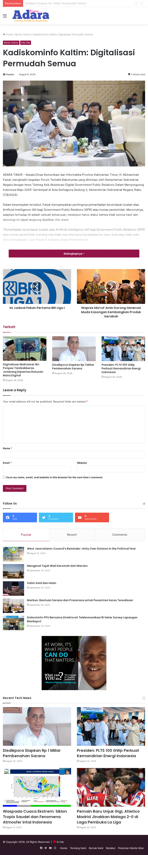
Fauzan (10, 74)
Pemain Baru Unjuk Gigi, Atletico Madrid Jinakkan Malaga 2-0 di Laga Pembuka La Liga (108, 817)
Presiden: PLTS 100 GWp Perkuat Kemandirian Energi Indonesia (63, 3)
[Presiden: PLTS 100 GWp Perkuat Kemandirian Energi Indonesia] (123, 348)
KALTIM (25, 42)
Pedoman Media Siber (131, 848)
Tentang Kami (78, 848)
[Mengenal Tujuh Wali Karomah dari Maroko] (13, 571)
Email (7, 462)
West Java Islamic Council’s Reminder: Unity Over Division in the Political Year (81, 549)
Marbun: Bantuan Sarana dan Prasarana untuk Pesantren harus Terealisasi (80, 600)
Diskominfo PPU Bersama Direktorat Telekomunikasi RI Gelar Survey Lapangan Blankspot (82, 619)
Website (82, 462)
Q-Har (60, 841)
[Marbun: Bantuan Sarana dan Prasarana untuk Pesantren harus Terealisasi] (13, 605)
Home (9, 34)
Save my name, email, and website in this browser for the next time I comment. (54, 477)
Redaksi (110, 848)
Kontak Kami (96, 848)
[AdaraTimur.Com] (31, 16)
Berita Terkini (23, 34)
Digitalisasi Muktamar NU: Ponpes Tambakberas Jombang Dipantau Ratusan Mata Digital (23, 369)
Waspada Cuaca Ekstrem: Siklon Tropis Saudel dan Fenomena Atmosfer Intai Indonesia (35, 817)
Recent (72, 534)
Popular (26, 534)
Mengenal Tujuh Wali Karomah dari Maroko (57, 566)
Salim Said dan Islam (41, 583)
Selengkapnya (73, 253)
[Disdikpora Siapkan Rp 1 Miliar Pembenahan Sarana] (74, 348)
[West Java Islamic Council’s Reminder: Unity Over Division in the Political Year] (13, 554)
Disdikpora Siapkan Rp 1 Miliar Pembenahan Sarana (73, 366)
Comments (119, 534)
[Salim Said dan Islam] (13, 588)
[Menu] (5, 17)
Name (7, 448)
